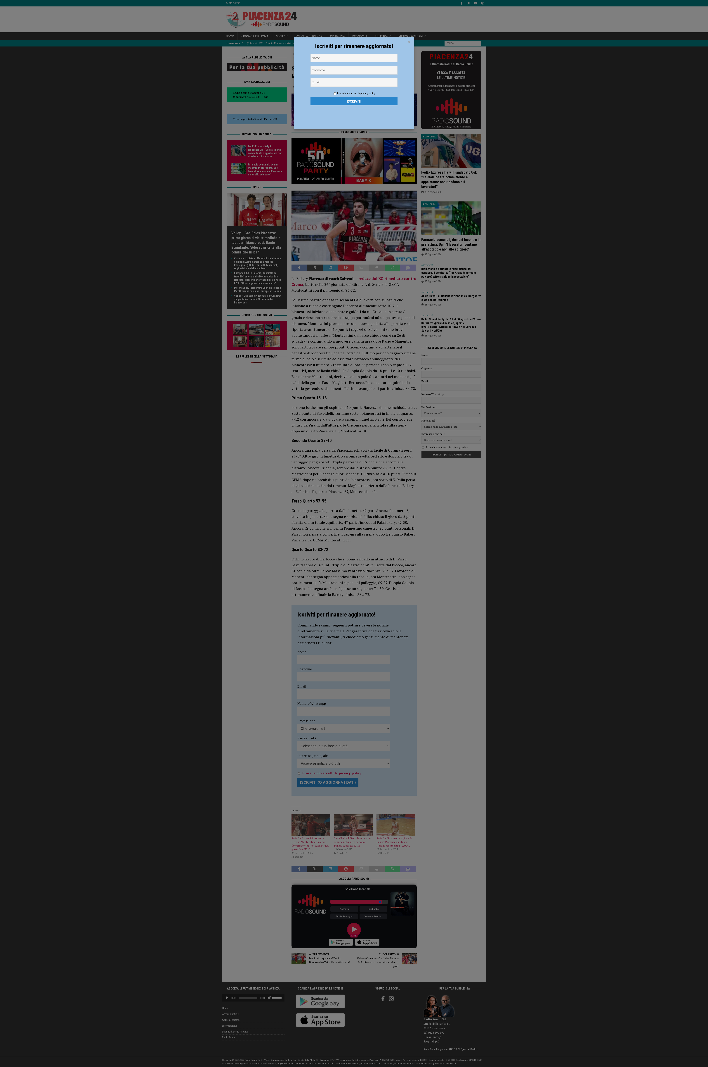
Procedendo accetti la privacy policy (356, 93)
